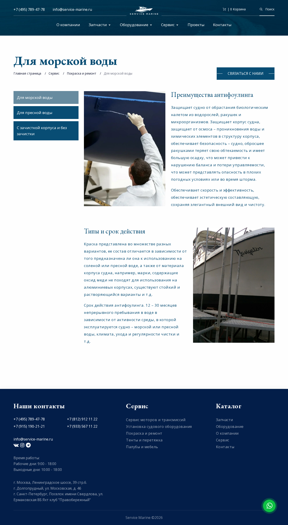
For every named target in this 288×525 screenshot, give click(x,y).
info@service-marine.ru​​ (72, 9)
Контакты (222, 24)
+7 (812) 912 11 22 (82, 419)
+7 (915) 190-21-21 (29, 426)
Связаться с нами (245, 73)
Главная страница (27, 73)
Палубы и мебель (142, 446)
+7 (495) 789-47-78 (29, 9)
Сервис (168, 24)
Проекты (196, 24)
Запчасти (98, 24)
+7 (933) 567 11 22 (82, 426)
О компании (68, 24)
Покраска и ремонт (81, 73)
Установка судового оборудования (159, 426)
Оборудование (134, 24)
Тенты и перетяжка (144, 440)
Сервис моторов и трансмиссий (155, 419)
